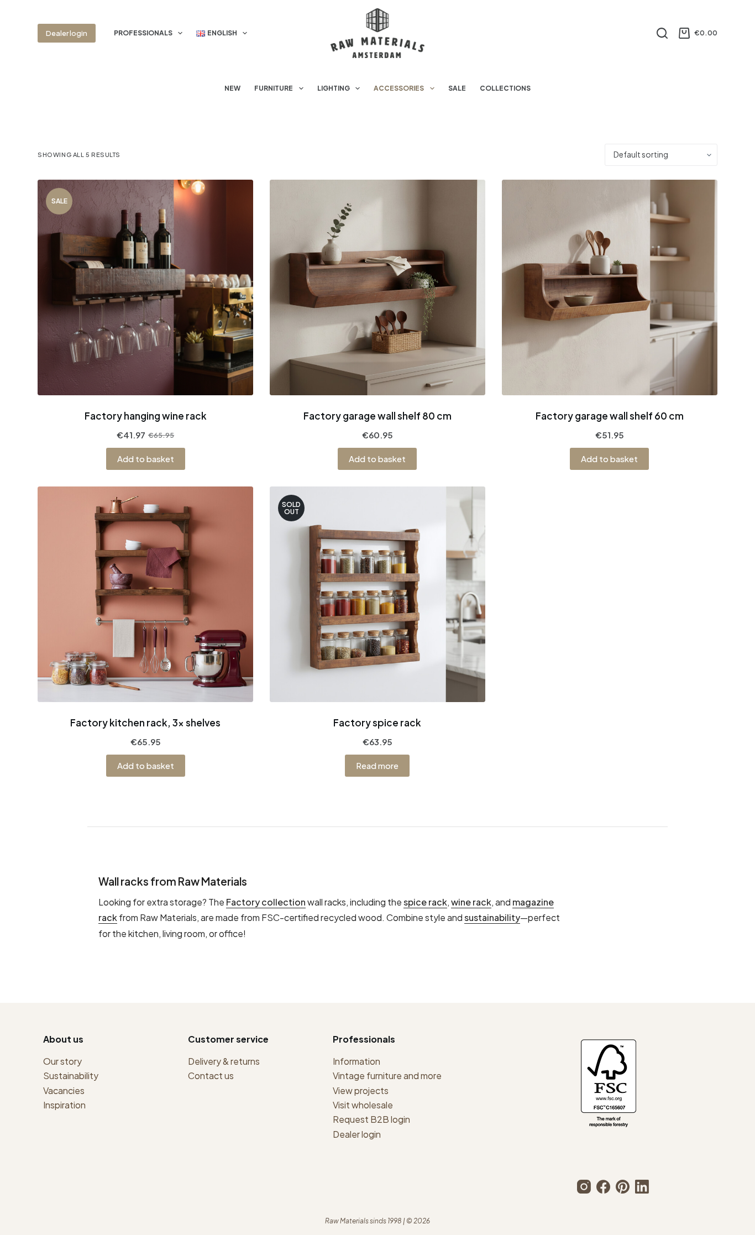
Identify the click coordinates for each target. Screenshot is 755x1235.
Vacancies (64, 1090)
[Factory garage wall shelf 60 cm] (609, 287)
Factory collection (266, 902)
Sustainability (70, 1075)
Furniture (273, 88)
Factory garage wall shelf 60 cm (610, 416)
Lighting (333, 88)
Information (356, 1061)
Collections (505, 88)
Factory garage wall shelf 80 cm (377, 416)
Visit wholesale (363, 1105)
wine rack (471, 902)
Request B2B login (371, 1119)
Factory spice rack (377, 722)
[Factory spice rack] (377, 594)
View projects (361, 1090)
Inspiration (64, 1105)
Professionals (143, 33)
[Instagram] (584, 1187)
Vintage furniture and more (387, 1075)
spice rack (425, 902)
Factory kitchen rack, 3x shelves (145, 722)
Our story (62, 1061)
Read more (377, 765)
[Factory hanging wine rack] (145, 287)
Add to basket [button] (145, 458)
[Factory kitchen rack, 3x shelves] (145, 594)
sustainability (492, 917)
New (232, 88)
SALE (457, 88)
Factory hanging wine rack (146, 416)
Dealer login (66, 33)
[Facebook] (603, 1187)
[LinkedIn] (642, 1187)
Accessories (399, 88)
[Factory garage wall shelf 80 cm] (377, 287)
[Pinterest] (623, 1187)
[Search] (662, 33)
